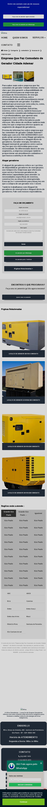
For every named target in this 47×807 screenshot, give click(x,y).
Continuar (23, 802)
